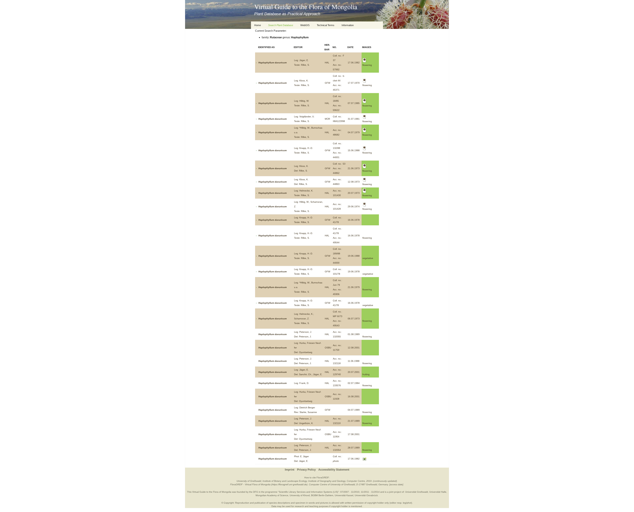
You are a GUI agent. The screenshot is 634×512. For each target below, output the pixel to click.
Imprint (289, 469)
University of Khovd (300, 495)
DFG (255, 492)
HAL (327, 62)
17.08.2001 (354, 434)
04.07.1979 (354, 132)
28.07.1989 (354, 447)
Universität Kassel (344, 495)
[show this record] (256, 62)
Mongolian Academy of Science (272, 495)
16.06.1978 (354, 220)
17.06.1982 (354, 62)
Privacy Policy (306, 469)
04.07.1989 (354, 410)
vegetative (367, 258)
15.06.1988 (354, 150)
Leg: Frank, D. (301, 383)
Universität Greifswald (416, 492)
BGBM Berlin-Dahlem (322, 495)
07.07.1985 (354, 103)
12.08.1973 (354, 181)
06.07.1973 (354, 318)
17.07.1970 (354, 83)
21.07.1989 (354, 421)
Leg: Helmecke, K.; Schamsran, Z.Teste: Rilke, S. (304, 318)
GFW (327, 83)
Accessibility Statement (333, 469)
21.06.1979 (354, 287)
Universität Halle (437, 492)
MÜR (327, 119)
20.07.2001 (354, 372)
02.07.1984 (354, 383)
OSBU (328, 347)
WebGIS (305, 25)
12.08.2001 (354, 347)
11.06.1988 (353, 361)
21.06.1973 (354, 168)
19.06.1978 (354, 271)
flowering (367, 238)
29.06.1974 (354, 206)
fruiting (366, 374)
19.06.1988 (354, 256)
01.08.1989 (354, 334)
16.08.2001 (354, 396)
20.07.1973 (354, 193)
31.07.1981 (354, 119)
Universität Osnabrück (366, 495)
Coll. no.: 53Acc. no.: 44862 (339, 168)
